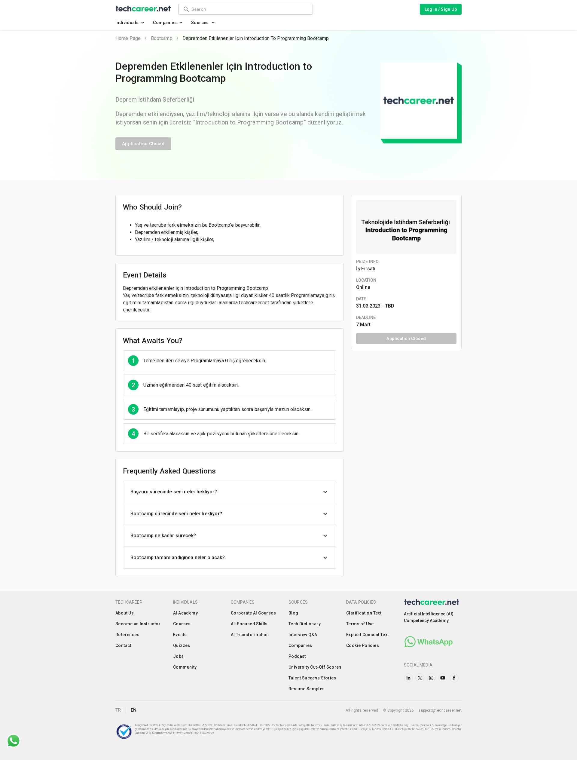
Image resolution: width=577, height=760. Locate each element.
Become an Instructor (137, 623)
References (127, 634)
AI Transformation (250, 634)
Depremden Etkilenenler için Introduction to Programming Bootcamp (255, 38)
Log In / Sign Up (441, 9)
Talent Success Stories (312, 678)
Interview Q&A (302, 634)
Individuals (127, 22)
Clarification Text (363, 613)
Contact (123, 645)
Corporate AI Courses (253, 613)
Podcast (297, 656)
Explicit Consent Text (367, 634)
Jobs (178, 656)
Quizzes (181, 645)
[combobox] (249, 9)
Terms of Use (360, 623)
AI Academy (185, 613)
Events (180, 634)
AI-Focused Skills (249, 623)
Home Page (128, 38)
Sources (200, 22)
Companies (165, 22)
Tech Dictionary (304, 623)
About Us (124, 613)
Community (185, 667)
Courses (182, 623)
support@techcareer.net (440, 710)
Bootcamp (161, 38)
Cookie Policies (362, 645)
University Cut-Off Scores (314, 667)
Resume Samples (306, 688)
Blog (293, 613)
